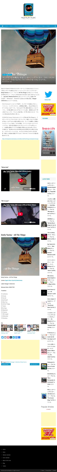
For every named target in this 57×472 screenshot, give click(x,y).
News (11, 26)
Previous (51, 153)
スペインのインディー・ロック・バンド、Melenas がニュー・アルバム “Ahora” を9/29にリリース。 (51, 266)
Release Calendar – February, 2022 (5, 332)
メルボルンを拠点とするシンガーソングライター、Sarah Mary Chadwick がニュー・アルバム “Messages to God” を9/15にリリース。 (51, 207)
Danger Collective (15, 362)
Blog (43, 26)
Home (6, 26)
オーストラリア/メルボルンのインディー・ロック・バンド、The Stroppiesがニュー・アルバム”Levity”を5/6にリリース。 (35, 364)
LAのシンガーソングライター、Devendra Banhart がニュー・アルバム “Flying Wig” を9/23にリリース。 (51, 189)
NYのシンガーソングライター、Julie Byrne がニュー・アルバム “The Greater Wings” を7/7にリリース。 (51, 396)
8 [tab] (47, 157)
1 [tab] (42, 155)
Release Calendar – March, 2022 (18, 332)
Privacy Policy (48, 470)
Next (54, 153)
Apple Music (8, 280)
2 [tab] (44, 155)
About (43, 470)
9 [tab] (49, 157)
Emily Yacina (23, 362)
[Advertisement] (20, 149)
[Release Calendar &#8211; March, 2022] (20, 327)
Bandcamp (19, 280)
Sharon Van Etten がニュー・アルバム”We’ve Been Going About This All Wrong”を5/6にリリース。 (7, 364)
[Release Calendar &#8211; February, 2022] (7, 327)
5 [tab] (50, 155)
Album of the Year (36, 26)
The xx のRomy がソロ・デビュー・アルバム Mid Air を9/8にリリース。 (51, 237)
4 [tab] (48, 155)
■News (9, 74)
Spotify (14, 280)
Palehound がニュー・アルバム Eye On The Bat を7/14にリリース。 (51, 366)
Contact (54, 470)
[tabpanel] (48, 138)
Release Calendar (18, 26)
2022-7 (4, 74)
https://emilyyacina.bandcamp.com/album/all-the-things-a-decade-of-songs (20, 139)
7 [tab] (54, 155)
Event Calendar (27, 26)
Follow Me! (48, 100)
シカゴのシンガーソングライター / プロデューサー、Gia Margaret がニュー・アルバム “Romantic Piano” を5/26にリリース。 (51, 321)
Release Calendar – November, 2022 (31, 332)
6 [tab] (52, 155)
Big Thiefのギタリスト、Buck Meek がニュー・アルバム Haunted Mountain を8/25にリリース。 (51, 250)
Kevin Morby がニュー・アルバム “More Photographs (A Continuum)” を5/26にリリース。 (51, 380)
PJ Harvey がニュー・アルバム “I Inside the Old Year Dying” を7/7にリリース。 (51, 337)
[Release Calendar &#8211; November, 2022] (33, 327)
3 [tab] (46, 155)
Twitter (48, 26)
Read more (46, 153)
